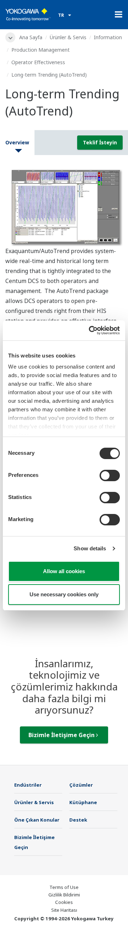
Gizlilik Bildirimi (64, 894)
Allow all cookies (64, 571)
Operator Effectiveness (38, 62)
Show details (90, 548)
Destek (78, 820)
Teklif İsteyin (100, 142)
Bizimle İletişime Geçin (62, 735)
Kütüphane (83, 802)
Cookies (64, 902)
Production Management (40, 49)
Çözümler (81, 785)
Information (108, 37)
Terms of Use (64, 887)
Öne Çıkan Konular (36, 820)
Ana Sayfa (30, 37)
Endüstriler (28, 785)
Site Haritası (64, 910)
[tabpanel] (64, 205)
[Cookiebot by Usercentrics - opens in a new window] (90, 330)
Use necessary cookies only (64, 594)
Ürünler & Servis (68, 37)
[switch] (110, 475)
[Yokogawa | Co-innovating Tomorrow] (28, 14)
